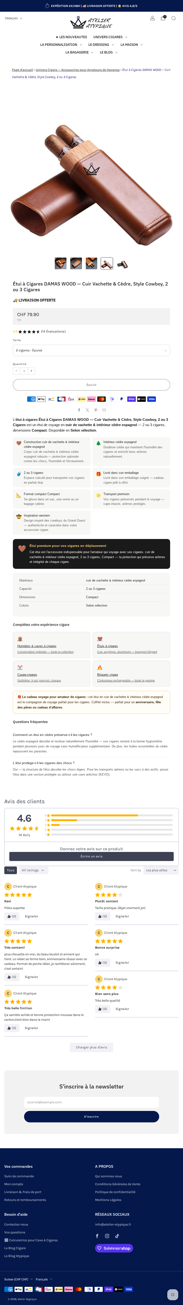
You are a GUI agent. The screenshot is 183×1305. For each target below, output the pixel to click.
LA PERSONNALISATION (58, 44)
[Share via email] (104, 410)
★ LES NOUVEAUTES (71, 37)
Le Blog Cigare (15, 1248)
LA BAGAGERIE (77, 52)
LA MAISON (129, 44)
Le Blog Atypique (16, 1256)
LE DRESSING (98, 44)
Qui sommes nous (108, 1176)
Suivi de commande (19, 1176)
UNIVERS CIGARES (107, 37)
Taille (17, 340)
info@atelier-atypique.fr (113, 1224)
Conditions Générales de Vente (117, 1184)
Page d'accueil (22, 70)
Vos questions (14, 1232)
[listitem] (91, 6)
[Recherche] (173, 18)
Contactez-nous (16, 1224)
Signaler (31, 916)
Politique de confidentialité (115, 1192)
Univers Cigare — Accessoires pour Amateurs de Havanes (78, 70)
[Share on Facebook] (78, 410)
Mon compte (13, 1184)
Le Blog (106, 52)
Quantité (19, 364)
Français (11, 18)
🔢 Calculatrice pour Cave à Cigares (31, 1240)
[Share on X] (87, 410)
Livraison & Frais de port (22, 1192)
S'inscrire (91, 1116)
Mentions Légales (108, 1200)
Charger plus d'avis (91, 1047)
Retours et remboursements (25, 1200)
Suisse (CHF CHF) (16, 1279)
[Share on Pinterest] (95, 410)
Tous (10, 870)
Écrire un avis (91, 856)
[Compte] (152, 18)
